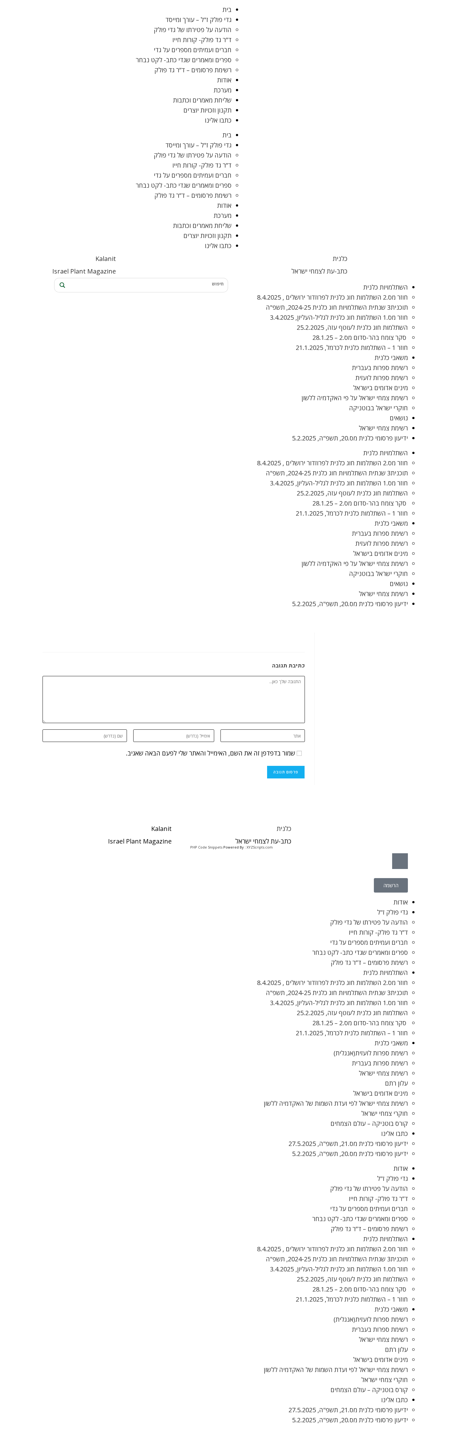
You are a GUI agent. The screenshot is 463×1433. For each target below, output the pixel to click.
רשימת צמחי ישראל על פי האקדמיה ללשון (354, 398)
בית (227, 9)
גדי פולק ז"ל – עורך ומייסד (198, 19)
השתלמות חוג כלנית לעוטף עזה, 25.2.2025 (352, 327)
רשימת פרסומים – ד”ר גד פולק (193, 70)
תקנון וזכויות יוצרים (207, 110)
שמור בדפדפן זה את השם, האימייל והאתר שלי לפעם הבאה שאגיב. (210, 753)
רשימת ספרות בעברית (380, 367)
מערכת (223, 90)
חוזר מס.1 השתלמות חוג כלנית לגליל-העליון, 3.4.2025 (339, 317)
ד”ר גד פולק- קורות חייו (202, 40)
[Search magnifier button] (61, 285)
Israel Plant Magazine (84, 271)
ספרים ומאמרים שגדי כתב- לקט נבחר (184, 60)
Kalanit (105, 258)
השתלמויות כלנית (385, 287)
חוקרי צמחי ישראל (384, 1113)
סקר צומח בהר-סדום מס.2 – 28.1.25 (360, 337)
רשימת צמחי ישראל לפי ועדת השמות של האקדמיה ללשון (336, 1103)
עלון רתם (396, 1083)
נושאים (399, 418)
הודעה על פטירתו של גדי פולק (193, 29)
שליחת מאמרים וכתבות (202, 100)
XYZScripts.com (260, 847)
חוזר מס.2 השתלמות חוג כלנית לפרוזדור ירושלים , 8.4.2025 (332, 297)
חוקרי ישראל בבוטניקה (378, 408)
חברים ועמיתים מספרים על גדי (193, 50)
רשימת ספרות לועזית (381, 377)
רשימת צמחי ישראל (383, 428)
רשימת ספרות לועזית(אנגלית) (371, 1053)
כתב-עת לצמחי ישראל (319, 271)
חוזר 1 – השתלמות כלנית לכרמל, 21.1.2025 (352, 347)
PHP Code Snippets (206, 847)
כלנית (340, 258)
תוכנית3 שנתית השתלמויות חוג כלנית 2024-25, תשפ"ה (337, 307)
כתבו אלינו (218, 120)
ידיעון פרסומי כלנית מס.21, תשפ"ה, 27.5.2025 (348, 1143)
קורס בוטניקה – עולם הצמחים (369, 1123)
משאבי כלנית (391, 357)
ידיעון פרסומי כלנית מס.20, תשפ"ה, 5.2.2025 (350, 438)
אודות (224, 80)
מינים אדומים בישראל (380, 388)
